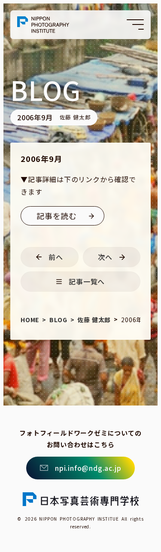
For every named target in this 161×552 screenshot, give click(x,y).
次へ (105, 257)
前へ (56, 257)
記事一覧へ (87, 281)
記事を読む (56, 215)
